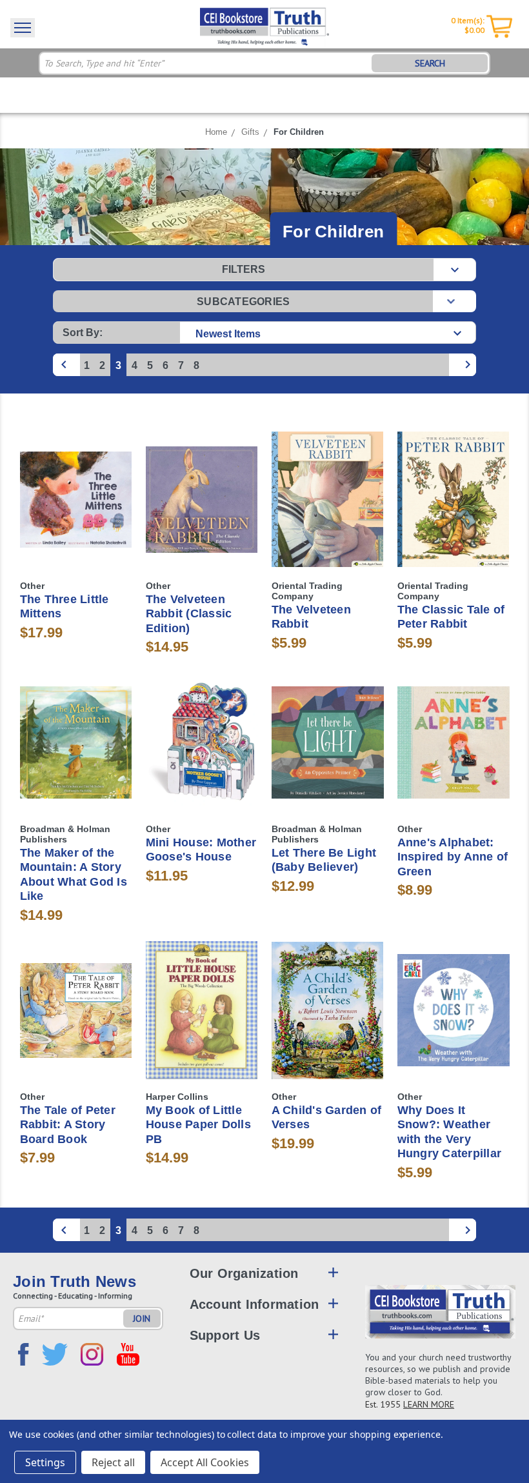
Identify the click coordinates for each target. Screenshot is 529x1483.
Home (216, 132)
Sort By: (83, 332)
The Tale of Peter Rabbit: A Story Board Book (67, 1125)
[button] (264, 269)
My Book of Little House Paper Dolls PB (198, 1125)
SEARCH (430, 63)
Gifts (250, 132)
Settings (45, 1462)
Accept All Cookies (205, 1462)
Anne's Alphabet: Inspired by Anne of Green (452, 857)
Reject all (113, 1462)
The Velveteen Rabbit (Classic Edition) (189, 614)
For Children (299, 132)
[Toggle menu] (22, 27)
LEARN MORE (428, 1404)
